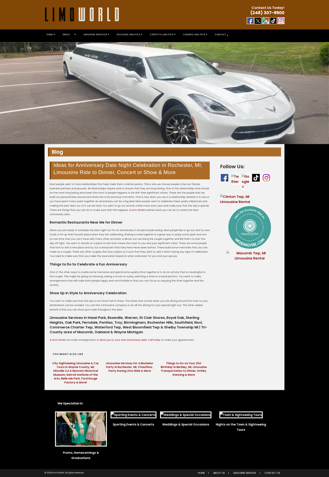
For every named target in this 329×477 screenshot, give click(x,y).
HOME (201, 473)
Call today (154, 340)
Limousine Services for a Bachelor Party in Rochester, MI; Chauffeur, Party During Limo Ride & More (129, 367)
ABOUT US (219, 473)
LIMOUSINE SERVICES (244, 473)
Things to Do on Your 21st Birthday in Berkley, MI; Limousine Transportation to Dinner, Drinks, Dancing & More (184, 369)
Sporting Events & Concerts (133, 424)
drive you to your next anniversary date (123, 340)
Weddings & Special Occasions (185, 424)
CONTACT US (272, 473)
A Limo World (137, 210)
